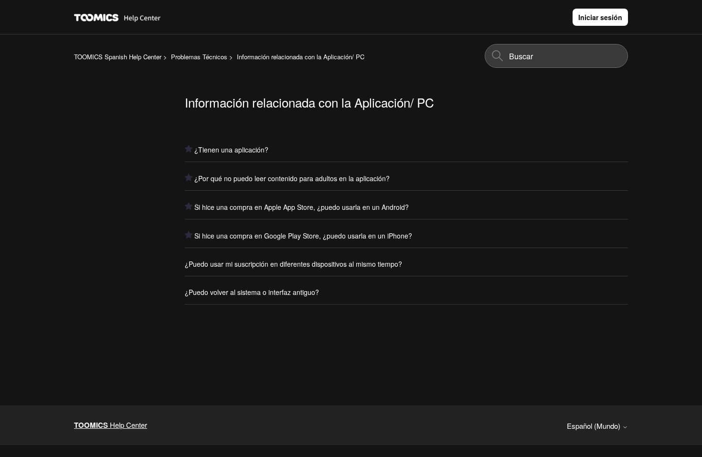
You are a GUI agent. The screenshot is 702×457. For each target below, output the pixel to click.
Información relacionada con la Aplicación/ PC (300, 56)
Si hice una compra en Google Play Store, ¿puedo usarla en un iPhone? (303, 235)
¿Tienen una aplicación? (231, 149)
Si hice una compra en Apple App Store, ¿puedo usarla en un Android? (301, 207)
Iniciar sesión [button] (600, 17)
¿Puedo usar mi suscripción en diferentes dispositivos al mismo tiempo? (293, 264)
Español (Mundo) (594, 426)
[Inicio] (142, 16)
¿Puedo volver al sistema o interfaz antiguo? (252, 292)
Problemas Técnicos (199, 56)
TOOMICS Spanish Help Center (117, 56)
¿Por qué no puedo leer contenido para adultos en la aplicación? (292, 178)
